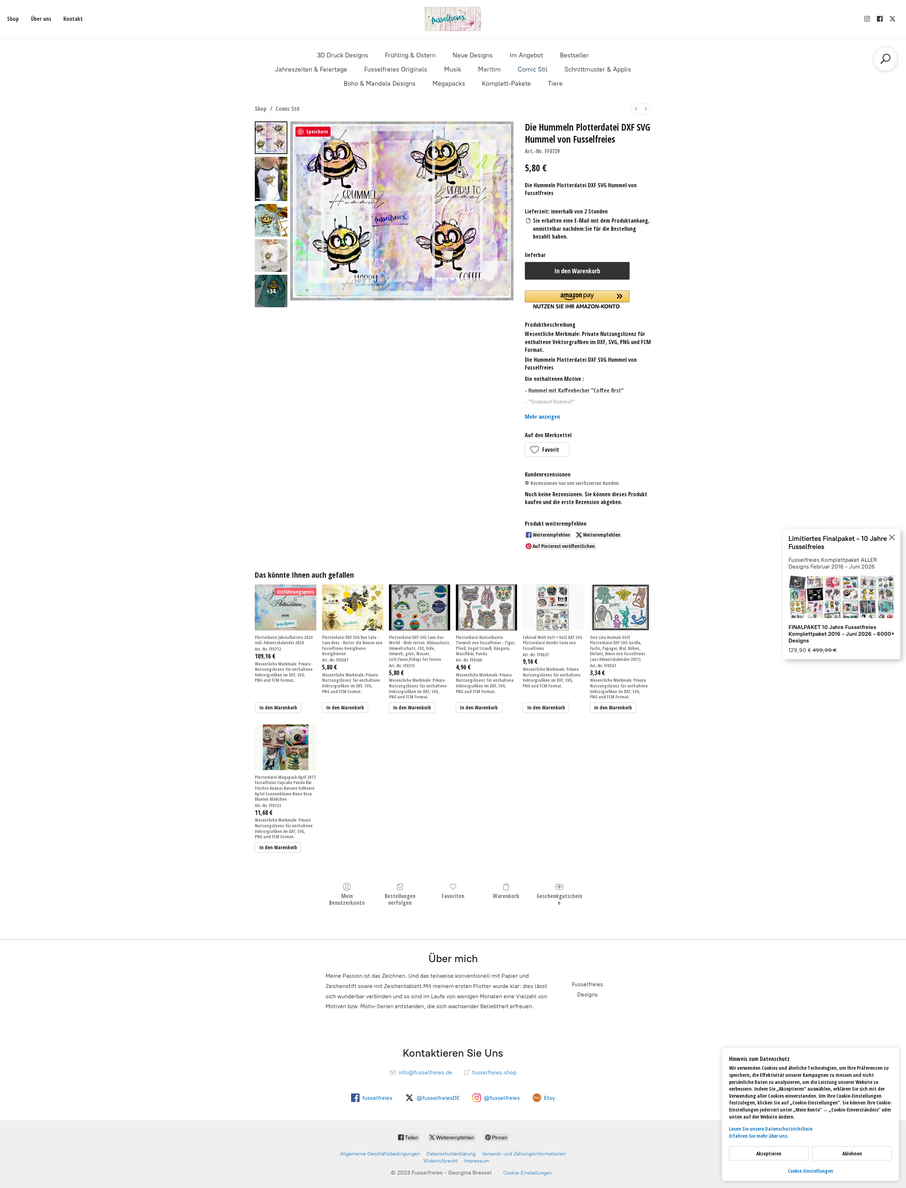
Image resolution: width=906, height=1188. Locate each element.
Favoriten (453, 895)
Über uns (41, 19)
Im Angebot (526, 55)
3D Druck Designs (342, 55)
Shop (13, 19)
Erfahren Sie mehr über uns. (759, 1135)
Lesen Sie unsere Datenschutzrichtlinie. (771, 1128)
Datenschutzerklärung (451, 1154)
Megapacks (448, 83)
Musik (452, 69)
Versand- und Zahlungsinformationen (524, 1154)
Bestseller (574, 55)
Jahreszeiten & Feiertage (311, 69)
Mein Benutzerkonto (347, 899)
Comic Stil (532, 69)
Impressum (476, 1161)
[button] (547, 449)
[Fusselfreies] (453, 19)
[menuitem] (636, 109)
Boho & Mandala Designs (379, 83)
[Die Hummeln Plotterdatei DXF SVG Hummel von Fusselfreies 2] (271, 220)
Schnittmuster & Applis (597, 69)
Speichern (317, 131)
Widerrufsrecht (440, 1161)
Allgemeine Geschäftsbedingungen (380, 1154)
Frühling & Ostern (410, 55)
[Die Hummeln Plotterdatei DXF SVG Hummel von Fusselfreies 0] (271, 137)
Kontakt (73, 19)
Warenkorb (506, 895)
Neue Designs (473, 55)
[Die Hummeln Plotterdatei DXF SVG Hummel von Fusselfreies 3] (271, 255)
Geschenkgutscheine (559, 899)
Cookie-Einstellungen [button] (810, 1170)
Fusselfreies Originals (395, 69)
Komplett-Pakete (506, 83)
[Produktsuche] (885, 58)
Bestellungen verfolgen (400, 899)
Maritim (489, 69)
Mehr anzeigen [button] (542, 417)
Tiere (555, 83)
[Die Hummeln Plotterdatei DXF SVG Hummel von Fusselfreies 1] (271, 179)
